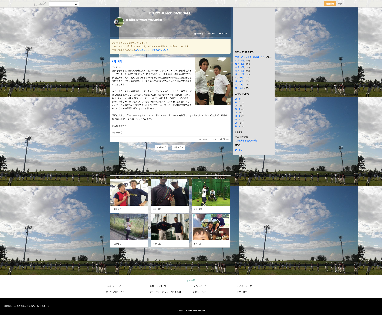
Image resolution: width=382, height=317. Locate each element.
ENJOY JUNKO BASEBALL (170, 13)
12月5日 (239, 87)
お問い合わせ (199, 291)
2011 (237, 122)
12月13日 (239, 67)
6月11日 (117, 61)
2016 (237, 105)
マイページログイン (246, 286)
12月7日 (239, 84)
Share (224, 33)
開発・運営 (242, 291)
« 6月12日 (161, 147)
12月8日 (239, 81)
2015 (237, 109)
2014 (237, 112)
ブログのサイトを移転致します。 (250, 56)
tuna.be (190, 280)
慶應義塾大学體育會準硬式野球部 (144, 19)
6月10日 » (178, 147)
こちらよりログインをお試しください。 (154, 49)
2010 (237, 126)
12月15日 (239, 60)
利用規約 (176, 291)
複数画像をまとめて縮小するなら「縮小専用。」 (27, 305)
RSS (239, 149)
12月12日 (239, 70)
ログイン (342, 3)
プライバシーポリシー (160, 291)
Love (212, 33)
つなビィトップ (113, 286)
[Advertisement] (170, 158)
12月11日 (239, 74)
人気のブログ (199, 286)
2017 (237, 102)
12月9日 (239, 77)
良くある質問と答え (115, 291)
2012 (237, 119)
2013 (237, 115)
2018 (237, 98)
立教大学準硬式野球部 (246, 140)
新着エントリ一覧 (158, 286)
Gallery (199, 33)
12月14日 (239, 63)
